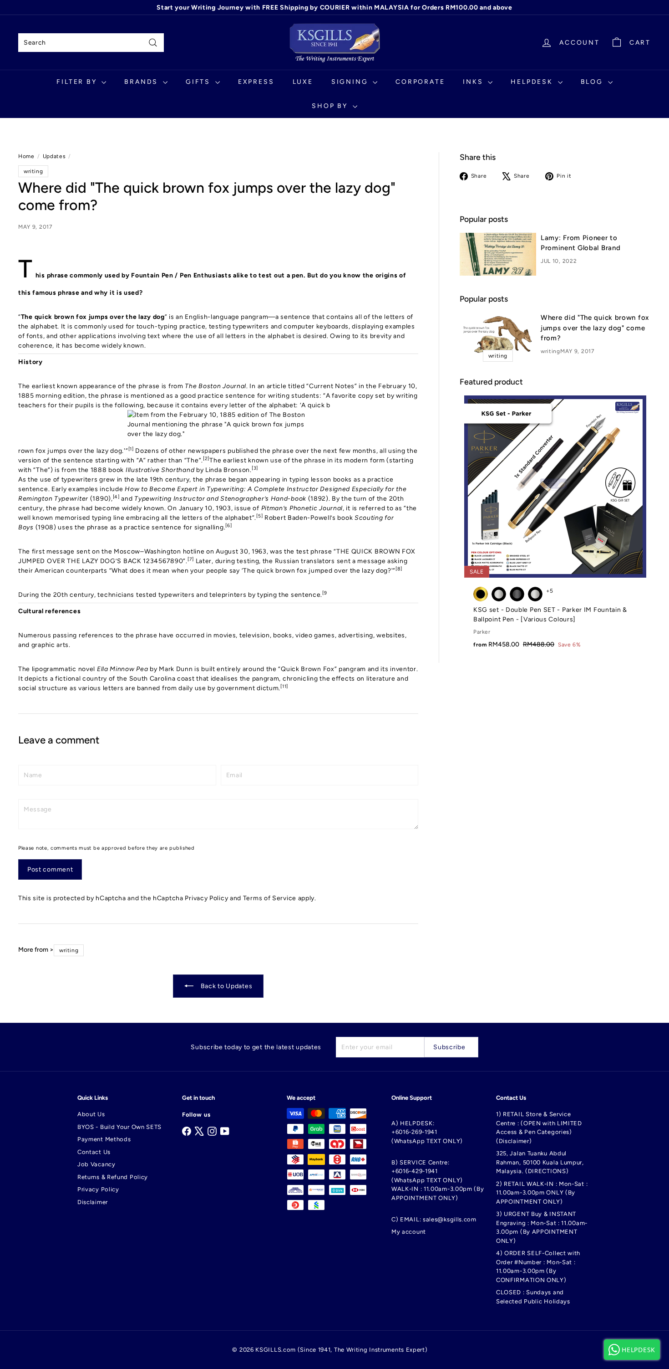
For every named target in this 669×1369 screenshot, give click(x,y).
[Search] (153, 42)
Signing (350, 82)
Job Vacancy (96, 1164)
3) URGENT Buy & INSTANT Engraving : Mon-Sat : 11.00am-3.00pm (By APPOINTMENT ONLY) (542, 1227)
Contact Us (94, 1152)
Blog (593, 82)
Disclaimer (92, 1202)
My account (408, 1231)
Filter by (77, 82)
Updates (54, 156)
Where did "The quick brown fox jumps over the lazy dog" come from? (595, 327)
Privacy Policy (206, 898)
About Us (91, 1114)
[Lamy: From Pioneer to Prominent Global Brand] (498, 254)
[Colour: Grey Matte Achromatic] (535, 594)
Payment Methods (104, 1139)
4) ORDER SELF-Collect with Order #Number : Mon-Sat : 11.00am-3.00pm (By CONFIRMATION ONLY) (538, 1266)
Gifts (199, 82)
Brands (142, 82)
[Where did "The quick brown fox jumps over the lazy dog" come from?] (498, 334)
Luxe (303, 82)
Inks (474, 82)
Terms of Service (269, 898)
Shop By (331, 106)
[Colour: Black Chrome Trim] (499, 594)
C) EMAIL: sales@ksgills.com (433, 1219)
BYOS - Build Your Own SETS (119, 1126)
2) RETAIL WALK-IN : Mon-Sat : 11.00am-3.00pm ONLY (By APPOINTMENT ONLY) (542, 1192)
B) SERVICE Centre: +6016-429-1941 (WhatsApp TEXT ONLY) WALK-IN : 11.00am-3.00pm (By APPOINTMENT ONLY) (437, 1180)
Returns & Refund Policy (112, 1177)
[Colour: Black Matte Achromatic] (517, 594)
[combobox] (91, 42)
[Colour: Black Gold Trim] (480, 594)
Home (26, 156)
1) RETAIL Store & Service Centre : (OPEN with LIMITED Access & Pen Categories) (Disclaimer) (539, 1127)
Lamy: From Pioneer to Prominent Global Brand (580, 243)
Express (256, 82)
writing (550, 351)
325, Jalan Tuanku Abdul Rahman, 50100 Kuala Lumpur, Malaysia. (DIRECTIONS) (540, 1162)
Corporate (420, 82)
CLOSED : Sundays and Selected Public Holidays (533, 1297)
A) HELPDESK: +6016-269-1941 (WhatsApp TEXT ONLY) (427, 1132)
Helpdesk (533, 82)
